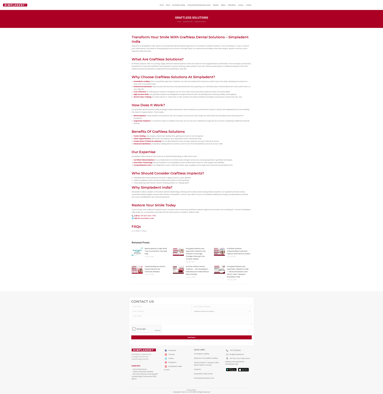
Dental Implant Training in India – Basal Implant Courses (207, 363)
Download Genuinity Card (204, 378)
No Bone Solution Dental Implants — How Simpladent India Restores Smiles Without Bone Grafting (197, 270)
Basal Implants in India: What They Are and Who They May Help (156, 251)
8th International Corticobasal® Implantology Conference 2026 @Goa (145, 376)
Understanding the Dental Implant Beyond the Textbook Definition (155, 269)
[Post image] (137, 252)
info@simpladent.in (236, 354)
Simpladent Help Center (203, 374)
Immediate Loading (201, 354)
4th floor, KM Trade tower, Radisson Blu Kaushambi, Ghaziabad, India (237, 361)
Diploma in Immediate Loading (206, 358)
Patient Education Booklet (143, 371)
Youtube (171, 354)
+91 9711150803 (235, 350)
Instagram (172, 362)
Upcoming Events (140, 369)
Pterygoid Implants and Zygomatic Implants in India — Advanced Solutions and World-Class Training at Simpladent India (237, 271)
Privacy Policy (191, 390)
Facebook (172, 350)
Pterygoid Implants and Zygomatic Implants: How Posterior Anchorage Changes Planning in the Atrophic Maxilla (196, 253)
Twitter (171, 358)
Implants (197, 369)
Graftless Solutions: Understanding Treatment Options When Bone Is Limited (238, 251)
